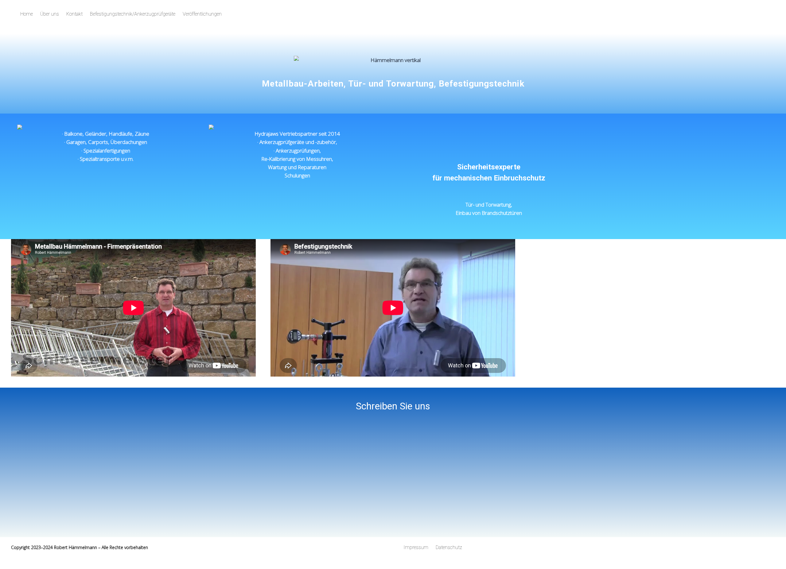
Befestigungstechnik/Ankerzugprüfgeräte (132, 14)
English (627, 14)
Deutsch (603, 14)
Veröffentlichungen (202, 14)
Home (26, 14)
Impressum (415, 547)
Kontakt (74, 14)
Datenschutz (449, 547)
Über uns (49, 14)
